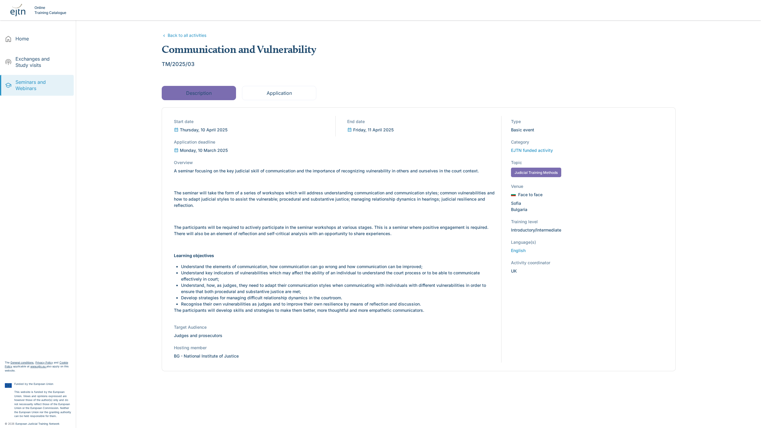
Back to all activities (186, 35)
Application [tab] (279, 93)
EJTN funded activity (532, 150)
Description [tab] (199, 93)
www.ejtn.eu (38, 366)
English (518, 250)
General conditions (22, 362)
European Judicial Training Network (37, 423)
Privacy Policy (44, 362)
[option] (37, 39)
